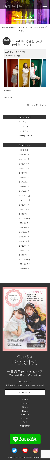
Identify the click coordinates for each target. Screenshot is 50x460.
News (13, 27)
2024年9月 (24, 168)
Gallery (25, 415)
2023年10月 (24, 200)
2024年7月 (24, 177)
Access (25, 418)
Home (5, 27)
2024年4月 (24, 182)
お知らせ (24, 131)
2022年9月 (24, 228)
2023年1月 (24, 214)
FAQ (25, 422)
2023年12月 (24, 196)
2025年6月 (24, 164)
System (25, 403)
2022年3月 (24, 250)
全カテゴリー (24, 122)
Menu (25, 407)
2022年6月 (24, 241)
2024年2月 (24, 191)
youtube (8, 98)
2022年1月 (24, 255)
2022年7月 (24, 237)
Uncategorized (24, 136)
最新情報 (24, 150)
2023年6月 (24, 209)
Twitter (7, 91)
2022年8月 (24, 232)
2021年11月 (24, 259)
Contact (25, 392)
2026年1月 (24, 159)
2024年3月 (24, 187)
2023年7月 (24, 205)
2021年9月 (24, 269)
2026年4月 (24, 155)
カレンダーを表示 (37, 105)
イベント (24, 126)
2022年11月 (24, 218)
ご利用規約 (25, 426)
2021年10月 (24, 264)
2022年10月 (24, 223)
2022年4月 (24, 246)
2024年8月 (24, 173)
